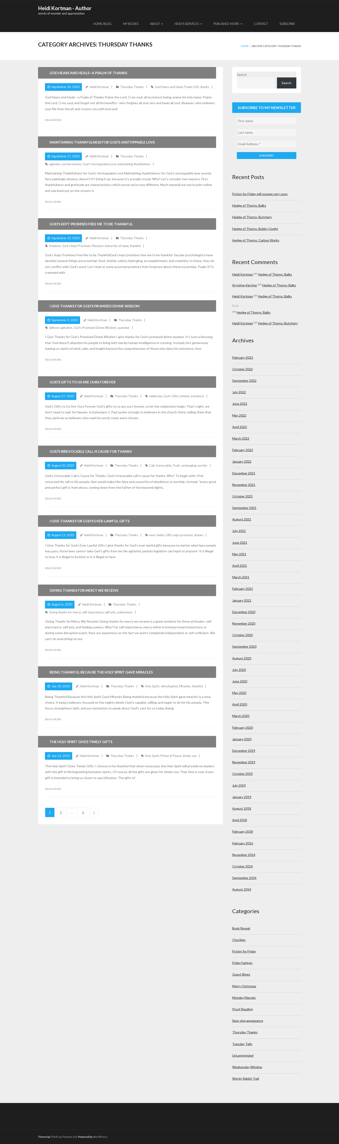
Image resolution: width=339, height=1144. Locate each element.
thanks (204, 87)
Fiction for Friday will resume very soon (260, 194)
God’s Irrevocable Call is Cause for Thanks (91, 451)
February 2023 (242, 357)
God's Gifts (170, 396)
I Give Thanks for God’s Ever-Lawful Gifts (89, 521)
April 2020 (239, 704)
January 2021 (241, 600)
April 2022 (239, 427)
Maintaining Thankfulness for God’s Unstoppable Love (102, 142)
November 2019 (243, 762)
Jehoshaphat (169, 686)
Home (245, 45)
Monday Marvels (244, 998)
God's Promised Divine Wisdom (95, 327)
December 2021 (243, 473)
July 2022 (239, 392)
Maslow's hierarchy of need (110, 246)
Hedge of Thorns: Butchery (252, 217)
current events (71, 164)
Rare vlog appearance (247, 1021)
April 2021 (239, 566)
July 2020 (239, 670)
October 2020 (242, 635)
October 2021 (242, 496)
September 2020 (244, 646)
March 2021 (240, 577)
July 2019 (239, 785)
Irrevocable (163, 465)
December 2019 (243, 751)
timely (186, 756)
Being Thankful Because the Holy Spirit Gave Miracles (101, 672)
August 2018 (241, 808)
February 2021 (242, 589)
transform (197, 396)
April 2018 (239, 820)
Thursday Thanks (132, 87)
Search (242, 74)
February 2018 (242, 831)
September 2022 (244, 380)
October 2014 (242, 866)
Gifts (169, 535)
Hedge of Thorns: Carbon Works (255, 240)
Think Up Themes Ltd (64, 1136)
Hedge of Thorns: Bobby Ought (255, 229)
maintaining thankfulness (133, 164)
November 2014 (243, 855)
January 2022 (241, 461)
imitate (184, 396)
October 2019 (242, 774)
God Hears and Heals (169, 87)
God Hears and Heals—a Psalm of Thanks (88, 73)
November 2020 (243, 623)
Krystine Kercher (244, 285)
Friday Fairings (242, 963)
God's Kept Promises (76, 246)
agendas (54, 164)
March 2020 (240, 716)
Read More (53, 120)
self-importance (92, 612)
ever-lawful (156, 535)
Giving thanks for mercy (65, 612)
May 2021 (239, 554)
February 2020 (242, 727)
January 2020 (241, 739)
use (194, 756)
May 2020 (239, 693)
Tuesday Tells (242, 1044)
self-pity (110, 612)
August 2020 (241, 658)
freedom (55, 246)
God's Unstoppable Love (99, 164)
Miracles (184, 686)
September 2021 (244, 508)
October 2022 (242, 369)
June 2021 (239, 542)
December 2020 (243, 612)
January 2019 (241, 797)
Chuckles (239, 940)
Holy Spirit (152, 686)
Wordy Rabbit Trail (245, 1078)
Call (151, 465)
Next (94, 813)
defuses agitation (60, 327)
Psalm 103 (191, 87)
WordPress (100, 1136)
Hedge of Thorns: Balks (249, 205)
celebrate (155, 396)
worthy (202, 465)
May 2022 (239, 415)
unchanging (188, 465)
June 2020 (239, 681)
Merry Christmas (244, 986)
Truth (176, 465)
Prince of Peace (171, 756)
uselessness (125, 612)
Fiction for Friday (244, 951)
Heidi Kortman (99, 87)
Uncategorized (242, 1055)
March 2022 (240, 438)
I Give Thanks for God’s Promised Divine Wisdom (95, 306)
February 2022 (242, 450)
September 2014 (244, 878)
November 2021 (243, 485)
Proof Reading (242, 1009)
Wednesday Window (247, 1067)
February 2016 (242, 843)
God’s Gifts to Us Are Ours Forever (83, 382)
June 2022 (239, 404)
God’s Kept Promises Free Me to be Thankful (91, 224)
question (124, 327)
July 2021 (239, 531)
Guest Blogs (241, 974)
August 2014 (241, 889)
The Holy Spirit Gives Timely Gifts (81, 742)
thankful (135, 246)
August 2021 (241, 519)
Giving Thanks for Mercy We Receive (84, 590)
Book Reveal (241, 928)
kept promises (183, 535)
